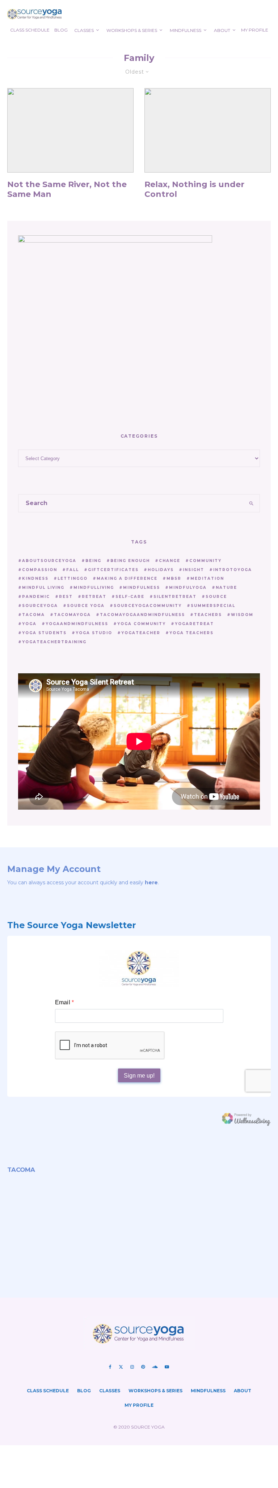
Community (205, 560)
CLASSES (84, 30)
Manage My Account (54, 869)
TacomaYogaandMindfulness (142, 614)
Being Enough (130, 560)
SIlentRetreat (175, 596)
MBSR (174, 578)
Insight (193, 569)
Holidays (161, 569)
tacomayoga (72, 614)
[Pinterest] (143, 1367)
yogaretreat (194, 623)
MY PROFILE (254, 30)
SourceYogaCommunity (148, 605)
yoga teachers (191, 633)
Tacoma (33, 614)
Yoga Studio (94, 633)
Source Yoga (86, 605)
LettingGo (73, 578)
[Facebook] (110, 1367)
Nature (226, 587)
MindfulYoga (188, 587)
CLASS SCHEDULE (30, 30)
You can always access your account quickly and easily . (83, 882)
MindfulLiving (93, 587)
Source (216, 596)
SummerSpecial (213, 605)
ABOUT (222, 30)
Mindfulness (141, 587)
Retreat (94, 596)
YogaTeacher (140, 633)
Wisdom (242, 614)
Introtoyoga (232, 569)
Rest (66, 596)
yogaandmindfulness (77, 623)
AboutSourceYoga (49, 560)
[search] (251, 503)
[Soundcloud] (154, 1367)
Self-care (129, 596)
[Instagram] (132, 1367)
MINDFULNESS (185, 30)
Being (93, 560)
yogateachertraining (54, 642)
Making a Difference (127, 578)
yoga (29, 623)
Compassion (39, 569)
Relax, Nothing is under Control (194, 189)
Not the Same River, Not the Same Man (67, 189)
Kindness (35, 578)
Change (169, 560)
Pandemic (36, 596)
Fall (72, 569)
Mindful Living (43, 587)
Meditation (207, 578)
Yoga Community (141, 623)
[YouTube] (167, 1367)
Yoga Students (44, 633)
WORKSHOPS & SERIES (131, 30)
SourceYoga (40, 605)
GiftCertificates (113, 569)
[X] (121, 1367)
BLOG (61, 30)
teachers (208, 614)
